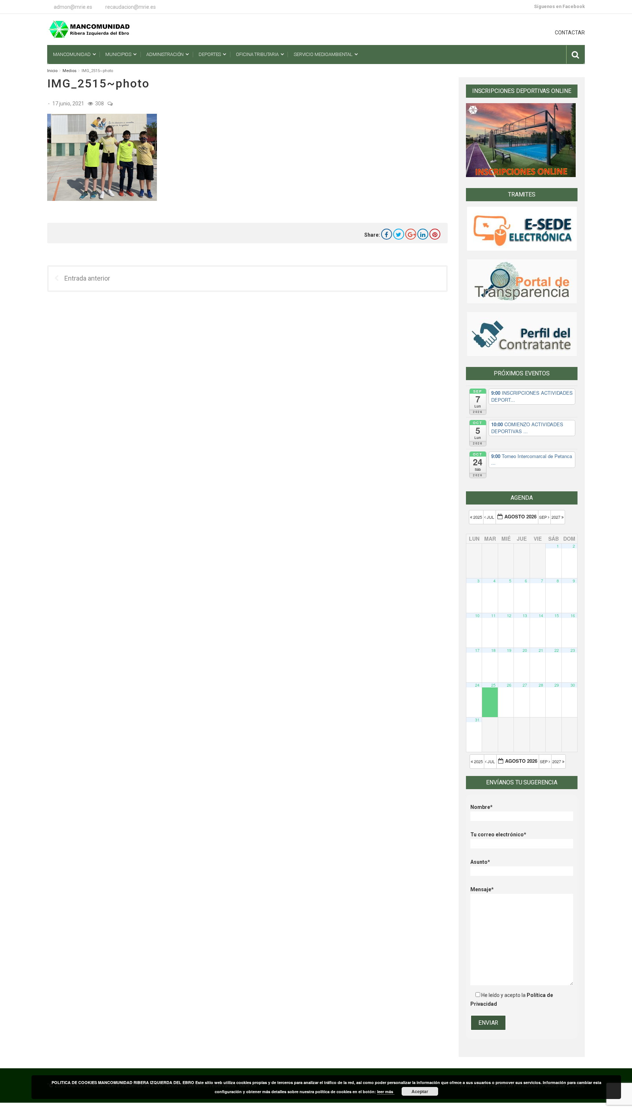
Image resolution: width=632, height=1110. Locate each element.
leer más (385, 1091)
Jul (490, 517)
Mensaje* (482, 889)
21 (541, 650)
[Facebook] (386, 234)
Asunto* (480, 862)
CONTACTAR (570, 32)
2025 (477, 517)
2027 (556, 517)
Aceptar (419, 1091)
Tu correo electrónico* (498, 834)
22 (556, 650)
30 (573, 685)
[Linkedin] (422, 234)
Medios (69, 70)
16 (573, 615)
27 (525, 685)
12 (509, 615)
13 (525, 615)
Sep (543, 517)
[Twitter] (398, 234)
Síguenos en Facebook (559, 6)
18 (493, 650)
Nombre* (481, 807)
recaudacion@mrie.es (130, 7)
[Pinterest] (434, 234)
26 (509, 685)
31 (477, 720)
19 (509, 650)
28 (541, 685)
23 (573, 650)
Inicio (52, 70)
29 (556, 685)
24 (477, 685)
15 (556, 615)
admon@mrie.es (73, 7)
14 (541, 615)
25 (493, 685)
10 (477, 615)
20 (525, 650)
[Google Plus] (410, 234)
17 (477, 650)
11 (493, 615)
